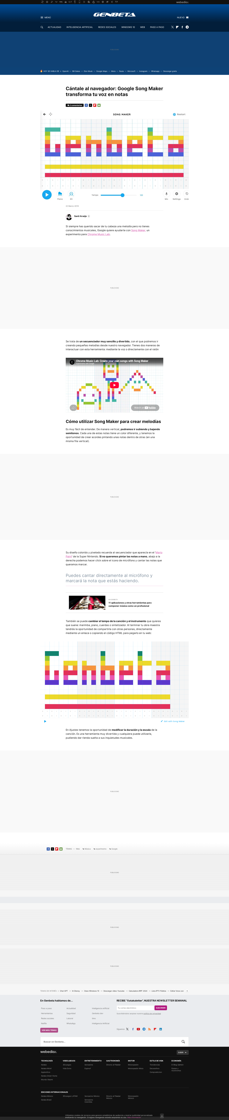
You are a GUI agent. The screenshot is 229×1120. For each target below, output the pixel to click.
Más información (134, 1117)
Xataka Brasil (46, 1100)
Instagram (143, 71)
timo (94, 1018)
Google (114, 849)
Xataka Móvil (46, 1068)
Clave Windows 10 (92, 991)
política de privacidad (152, 1013)
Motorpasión (133, 1065)
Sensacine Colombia (89, 1101)
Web (78, 849)
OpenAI (65, 71)
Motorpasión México (133, 1097)
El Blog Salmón (177, 1065)
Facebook (182, 27)
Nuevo (180, 17)
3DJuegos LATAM (70, 1096)
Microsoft (131, 71)
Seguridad (71, 1013)
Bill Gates (76, 71)
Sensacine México (92, 1096)
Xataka (44, 1065)
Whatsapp (155, 71)
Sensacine (89, 1065)
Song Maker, (138, 230)
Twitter (172, 27)
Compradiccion (156, 1072)
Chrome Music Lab (98, 234)
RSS (149, 1029)
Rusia (121, 71)
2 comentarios (76, 105)
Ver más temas (49, 1030)
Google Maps (101, 71)
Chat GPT (64, 991)
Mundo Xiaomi (47, 1079)
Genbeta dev (97, 1013)
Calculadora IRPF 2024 (138, 991)
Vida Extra (67, 1068)
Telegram (187, 27)
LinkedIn (160, 1029)
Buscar (183, 1041)
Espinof (88, 1068)
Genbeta (114, 14)
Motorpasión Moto (135, 1068)
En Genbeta (113, 599)
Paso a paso (46, 1008)
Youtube (138, 1029)
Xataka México (47, 1096)
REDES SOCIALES (107, 27)
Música (88, 849)
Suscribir (161, 1008)
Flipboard (177, 27)
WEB (142, 27)
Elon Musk (88, 71)
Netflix (44, 1023)
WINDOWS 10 (128, 27)
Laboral (70, 1018)
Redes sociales (47, 1018)
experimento (101, 849)
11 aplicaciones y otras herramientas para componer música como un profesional (130, 604)
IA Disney (76, 991)
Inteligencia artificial (100, 1008)
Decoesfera (154, 1068)
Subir (180, 1052)
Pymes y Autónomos (176, 1069)
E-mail (99, 105)
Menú (48, 17)
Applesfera (45, 1072)
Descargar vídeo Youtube (114, 991)
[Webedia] (48, 1051)
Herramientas (47, 1013)
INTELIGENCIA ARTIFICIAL (80, 27)
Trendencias (155, 1065)
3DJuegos (67, 1065)
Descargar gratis (170, 71)
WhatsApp (71, 1023)
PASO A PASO (157, 27)
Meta (113, 71)
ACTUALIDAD (54, 27)
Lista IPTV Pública (159, 991)
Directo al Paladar (113, 1065)
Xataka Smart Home (49, 1076)
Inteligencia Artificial (100, 1023)
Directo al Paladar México (113, 1097)
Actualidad (71, 1008)
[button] (81, 216)
